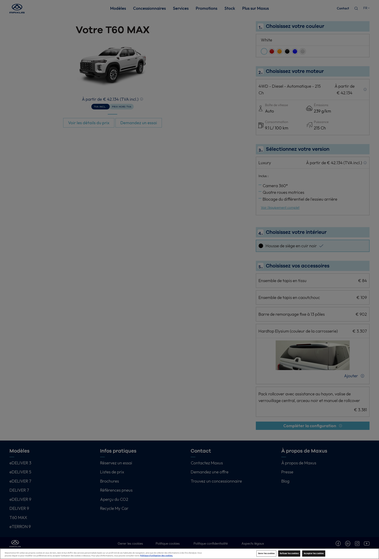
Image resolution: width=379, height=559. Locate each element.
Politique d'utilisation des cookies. (156, 555)
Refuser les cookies (289, 553)
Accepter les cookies (314, 553)
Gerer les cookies (266, 553)
